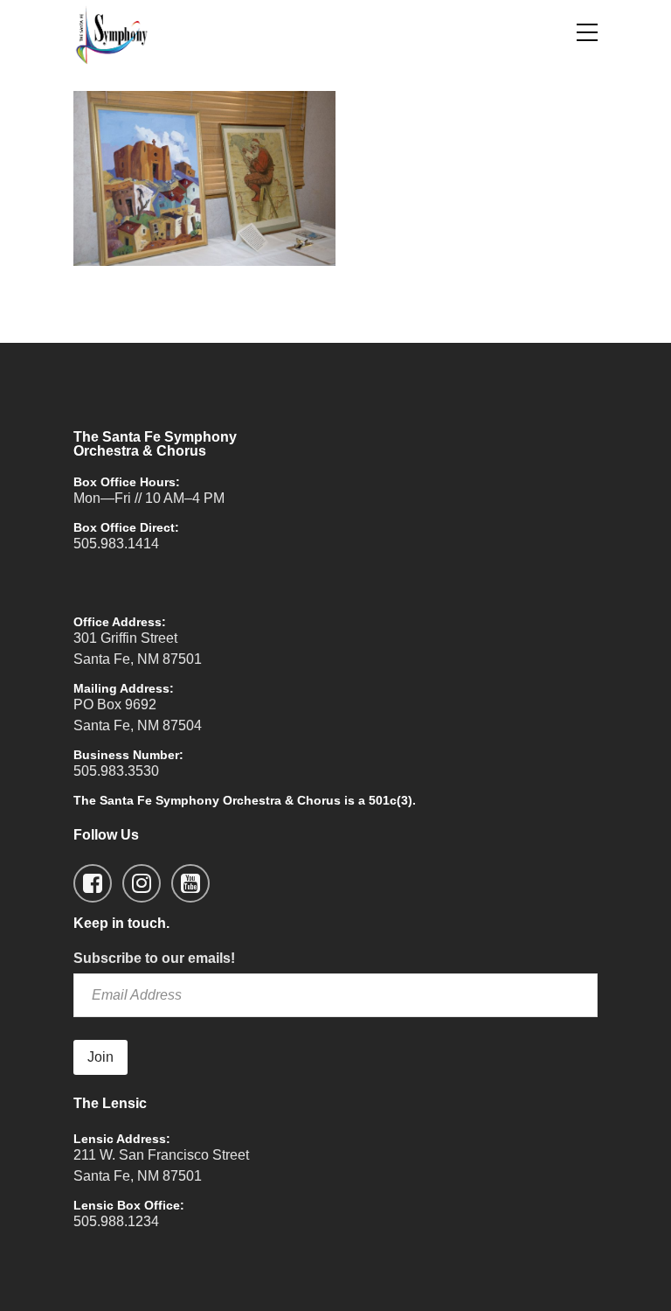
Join (100, 1056)
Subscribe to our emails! (154, 958)
